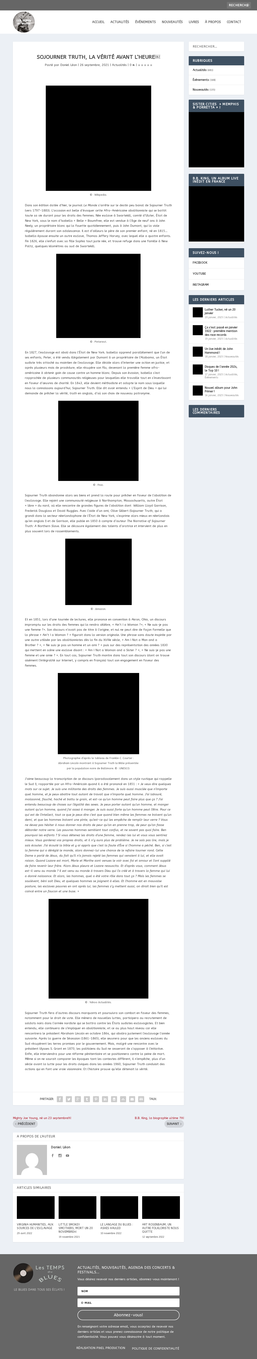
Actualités (119, 22)
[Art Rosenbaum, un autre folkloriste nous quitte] (161, 1207)
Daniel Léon (68, 65)
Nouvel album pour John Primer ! (221, 389)
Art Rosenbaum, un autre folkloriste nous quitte (160, 1228)
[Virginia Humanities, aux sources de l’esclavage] (36, 1207)
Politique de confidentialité (155, 1348)
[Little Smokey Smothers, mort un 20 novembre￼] (77, 1207)
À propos (213, 22)
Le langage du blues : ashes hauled (116, 1226)
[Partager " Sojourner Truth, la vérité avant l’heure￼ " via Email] (132, 1099)
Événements (145, 22)
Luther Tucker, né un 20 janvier (220, 311)
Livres (194, 22)
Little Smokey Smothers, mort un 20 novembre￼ (76, 1228)
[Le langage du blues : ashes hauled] (119, 1207)
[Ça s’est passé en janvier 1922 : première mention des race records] (198, 330)
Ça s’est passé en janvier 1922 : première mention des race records (221, 331)
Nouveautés (172, 22)
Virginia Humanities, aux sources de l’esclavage (35, 1226)
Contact (234, 22)
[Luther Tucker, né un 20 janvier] (198, 312)
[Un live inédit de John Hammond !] (198, 352)
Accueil (98, 22)
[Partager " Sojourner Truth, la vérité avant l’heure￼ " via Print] (141, 1099)
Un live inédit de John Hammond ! (219, 350)
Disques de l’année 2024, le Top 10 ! (221, 368)
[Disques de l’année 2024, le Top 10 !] (198, 369)
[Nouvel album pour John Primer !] (198, 391)
